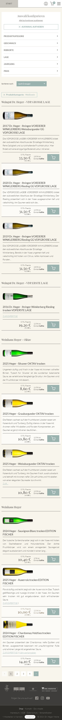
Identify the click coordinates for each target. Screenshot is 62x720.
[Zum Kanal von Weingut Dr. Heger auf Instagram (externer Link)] (48, 698)
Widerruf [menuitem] (30, 717)
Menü (59, 4)
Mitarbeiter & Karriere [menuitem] (13, 717)
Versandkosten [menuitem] (45, 712)
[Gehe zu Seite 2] (36, 673)
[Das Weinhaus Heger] (19, 689)
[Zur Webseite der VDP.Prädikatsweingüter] (33, 689)
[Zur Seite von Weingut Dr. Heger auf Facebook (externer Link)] (36, 698)
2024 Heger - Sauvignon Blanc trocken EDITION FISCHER (29, 532)
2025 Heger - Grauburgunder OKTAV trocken (28, 413)
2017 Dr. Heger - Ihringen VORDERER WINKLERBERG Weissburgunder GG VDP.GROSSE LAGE (24, 129)
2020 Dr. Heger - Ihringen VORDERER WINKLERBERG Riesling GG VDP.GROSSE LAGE (30, 184)
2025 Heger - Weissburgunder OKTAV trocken (29, 463)
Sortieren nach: (8, 84)
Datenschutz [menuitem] (32, 712)
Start (9, 3)
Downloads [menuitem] (38, 708)
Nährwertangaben (27, 652)
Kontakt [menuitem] (28, 708)
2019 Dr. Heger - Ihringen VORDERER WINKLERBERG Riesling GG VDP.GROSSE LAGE (30, 238)
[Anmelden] (46, 4)
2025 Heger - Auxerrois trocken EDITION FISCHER (26, 581)
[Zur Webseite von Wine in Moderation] (49, 689)
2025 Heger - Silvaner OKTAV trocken (24, 363)
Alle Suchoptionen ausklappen (31, 20)
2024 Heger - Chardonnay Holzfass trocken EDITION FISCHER (27, 634)
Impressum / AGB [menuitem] (17, 712)
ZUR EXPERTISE (10, 316)
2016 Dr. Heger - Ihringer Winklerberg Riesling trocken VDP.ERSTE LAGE (28, 308)
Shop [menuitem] (21, 708)
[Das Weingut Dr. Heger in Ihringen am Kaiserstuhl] (6, 688)
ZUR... (5, 483)
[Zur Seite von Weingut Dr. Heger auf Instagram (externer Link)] (42, 698)
